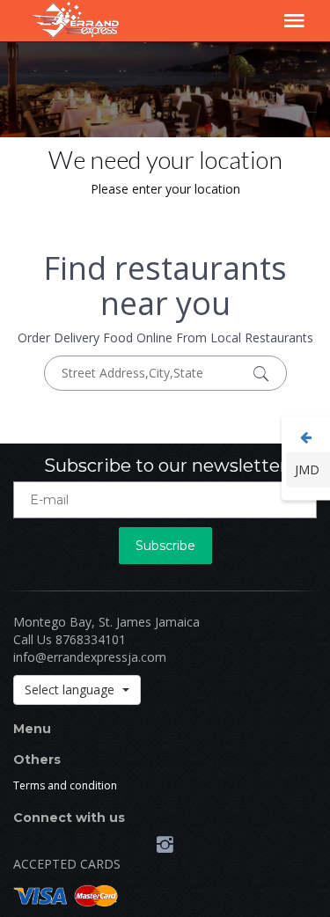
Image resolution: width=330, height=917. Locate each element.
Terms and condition (65, 785)
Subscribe (165, 546)
